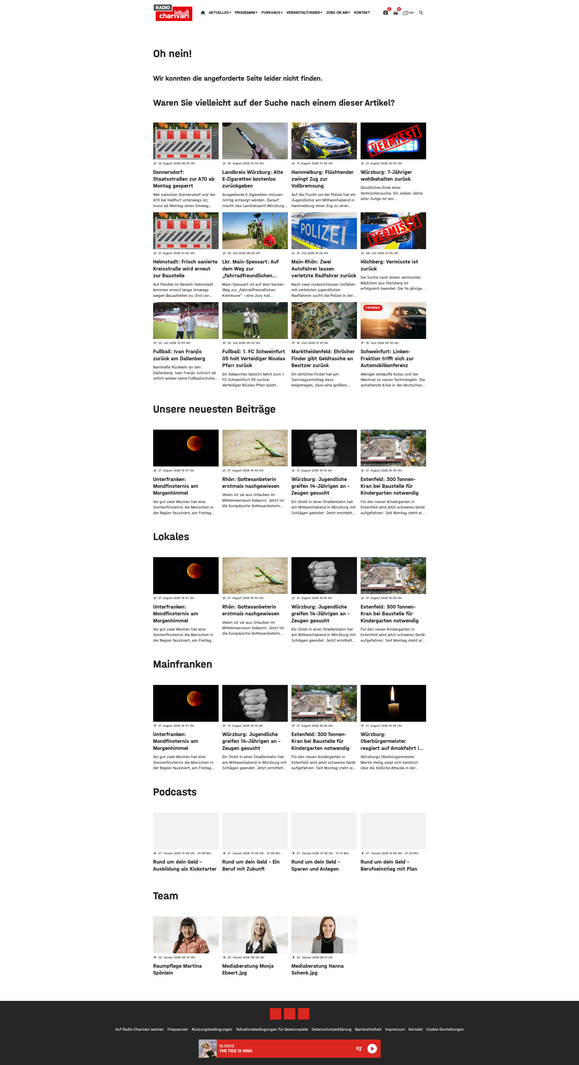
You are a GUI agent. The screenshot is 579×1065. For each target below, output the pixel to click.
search (421, 12)
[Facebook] (275, 1014)
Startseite (203, 12)
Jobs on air (337, 12)
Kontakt (362, 12)
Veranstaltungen (303, 12)
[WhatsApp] (303, 1014)
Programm (245, 12)
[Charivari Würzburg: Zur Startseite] (173, 13)
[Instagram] (289, 1014)
